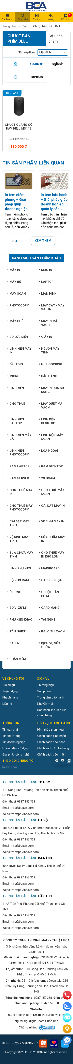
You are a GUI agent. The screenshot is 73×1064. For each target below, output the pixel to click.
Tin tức (37, 19)
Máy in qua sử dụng (52, 390)
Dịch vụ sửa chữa (51, 645)
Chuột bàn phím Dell (46, 26)
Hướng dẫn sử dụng (15, 748)
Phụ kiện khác (21, 619)
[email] (67, 1017)
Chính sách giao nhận (51, 736)
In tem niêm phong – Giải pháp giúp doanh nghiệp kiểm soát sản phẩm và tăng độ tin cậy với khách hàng (16, 202)
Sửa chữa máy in (53, 539)
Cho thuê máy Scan (52, 492)
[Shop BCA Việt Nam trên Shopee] (43, 1043)
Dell (25, 26)
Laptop (47, 282)
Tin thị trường (11, 736)
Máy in (15, 270)
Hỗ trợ (51, 19)
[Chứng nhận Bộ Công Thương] (47, 1028)
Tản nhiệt (18, 631)
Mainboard (50, 568)
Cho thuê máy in (21, 492)
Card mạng (50, 608)
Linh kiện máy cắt (20, 437)
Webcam (48, 478)
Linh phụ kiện (20, 568)
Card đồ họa (51, 580)
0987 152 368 (26, 801)
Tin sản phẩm (11, 729)
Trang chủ (9, 26)
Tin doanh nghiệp (13, 742)
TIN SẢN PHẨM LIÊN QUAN (33, 163)
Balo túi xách (53, 631)
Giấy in (46, 337)
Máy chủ (17, 321)
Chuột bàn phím (50, 594)
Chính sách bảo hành (51, 742)
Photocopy (19, 305)
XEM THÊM (43, 241)
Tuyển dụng (10, 691)
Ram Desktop (52, 466)
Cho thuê (17, 403)
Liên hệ (7, 704)
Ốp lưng (16, 364)
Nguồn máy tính (50, 350)
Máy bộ (15, 282)
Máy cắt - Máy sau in (52, 307)
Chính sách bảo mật (50, 754)
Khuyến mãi (45, 704)
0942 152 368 (50, 1003)
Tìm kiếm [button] (23, 19)
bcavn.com (9, 767)
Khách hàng (10, 697)
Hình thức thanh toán (51, 729)
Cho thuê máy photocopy (21, 507)
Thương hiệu (45, 685)
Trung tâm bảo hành (50, 697)
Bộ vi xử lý (18, 608)
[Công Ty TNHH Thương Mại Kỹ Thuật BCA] (36, 6)
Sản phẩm (44, 691)
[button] (13, 241)
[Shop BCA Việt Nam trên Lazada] (54, 1043)
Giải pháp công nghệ (15, 754)
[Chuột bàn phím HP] (15, 64)
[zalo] (67, 1006)
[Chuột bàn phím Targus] (36, 77)
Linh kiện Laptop (17, 421)
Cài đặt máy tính (19, 523)
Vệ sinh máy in (52, 521)
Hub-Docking (51, 364)
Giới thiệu (8, 685)
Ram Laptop (20, 466)
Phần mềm (18, 659)
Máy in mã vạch (49, 323)
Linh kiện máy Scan (52, 437)
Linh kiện (17, 388)
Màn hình (49, 293)
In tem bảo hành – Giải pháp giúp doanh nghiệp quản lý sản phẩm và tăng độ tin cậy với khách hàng (54, 202)
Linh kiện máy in (20, 350)
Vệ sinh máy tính (19, 539)
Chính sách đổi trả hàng (53, 748)
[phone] (67, 995)
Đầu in (14, 643)
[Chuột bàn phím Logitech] (57, 64)
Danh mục (7, 19)
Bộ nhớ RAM (19, 580)
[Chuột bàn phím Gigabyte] (36, 64)
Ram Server (19, 478)
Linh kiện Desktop (48, 421)
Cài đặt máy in (53, 505)
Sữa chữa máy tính (21, 554)
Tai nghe (48, 619)
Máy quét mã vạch (51, 405)
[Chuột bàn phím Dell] (15, 77)
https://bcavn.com (27, 814)
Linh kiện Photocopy (19, 452)
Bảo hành (49, 376)
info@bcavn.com (22, 808)
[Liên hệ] (67, 1028)
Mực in (46, 270)
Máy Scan (18, 293)
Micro (14, 376)
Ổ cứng (15, 592)
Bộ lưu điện (19, 337)
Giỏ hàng (65, 17)
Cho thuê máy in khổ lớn (52, 554)
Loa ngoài (49, 450)
